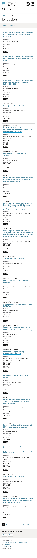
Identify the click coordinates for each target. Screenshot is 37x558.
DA (4, 535)
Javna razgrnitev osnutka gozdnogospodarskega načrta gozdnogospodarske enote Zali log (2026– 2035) (18, 58)
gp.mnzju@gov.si (8, 546)
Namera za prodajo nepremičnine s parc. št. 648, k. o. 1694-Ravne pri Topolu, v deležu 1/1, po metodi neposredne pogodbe (18, 179)
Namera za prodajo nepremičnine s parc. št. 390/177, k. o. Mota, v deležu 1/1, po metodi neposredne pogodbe (16, 401)
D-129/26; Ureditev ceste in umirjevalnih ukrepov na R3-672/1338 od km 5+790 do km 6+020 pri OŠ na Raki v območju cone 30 (18, 500)
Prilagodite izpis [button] (8, 26)
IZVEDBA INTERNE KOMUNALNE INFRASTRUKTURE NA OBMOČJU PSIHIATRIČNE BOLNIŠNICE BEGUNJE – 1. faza (17, 130)
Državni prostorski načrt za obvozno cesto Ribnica (16, 376)
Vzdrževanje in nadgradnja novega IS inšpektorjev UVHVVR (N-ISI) (14, 353)
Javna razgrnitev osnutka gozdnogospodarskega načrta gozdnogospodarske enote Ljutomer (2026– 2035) (18, 34)
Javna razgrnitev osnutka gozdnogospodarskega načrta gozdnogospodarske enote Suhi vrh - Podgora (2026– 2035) (18, 82)
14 (23, 524)
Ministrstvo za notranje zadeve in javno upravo (14, 542)
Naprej (28, 524)
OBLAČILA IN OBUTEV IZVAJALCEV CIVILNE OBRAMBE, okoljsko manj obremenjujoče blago (17, 329)
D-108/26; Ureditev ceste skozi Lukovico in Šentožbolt (16, 281)
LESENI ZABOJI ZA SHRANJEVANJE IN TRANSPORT (14, 154)
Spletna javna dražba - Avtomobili (13, 106)
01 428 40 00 (7, 544)
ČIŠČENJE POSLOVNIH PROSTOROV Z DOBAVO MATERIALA (17, 305)
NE (10, 535)
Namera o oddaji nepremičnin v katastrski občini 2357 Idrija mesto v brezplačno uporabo (18, 426)
